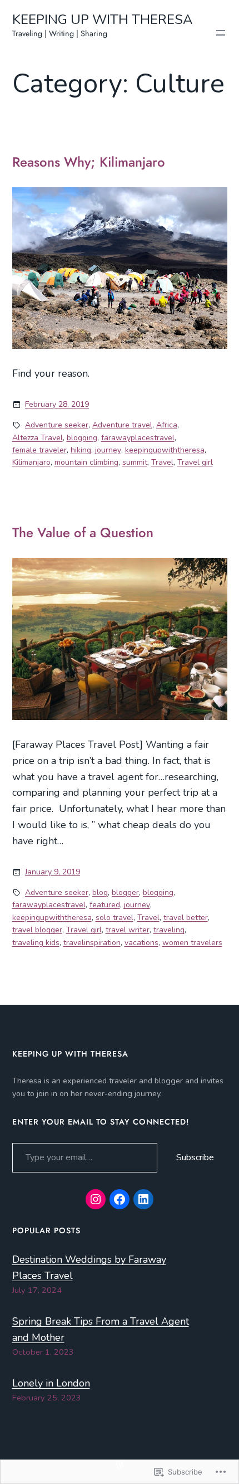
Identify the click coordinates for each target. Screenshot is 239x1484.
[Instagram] (96, 1199)
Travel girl (195, 462)
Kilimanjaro (31, 462)
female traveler (39, 450)
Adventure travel (122, 425)
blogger (125, 892)
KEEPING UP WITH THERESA (102, 19)
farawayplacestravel (138, 437)
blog (100, 892)
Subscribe (195, 1157)
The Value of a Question (82, 533)
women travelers (192, 942)
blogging (82, 437)
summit (134, 462)
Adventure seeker (56, 425)
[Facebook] (119, 1199)
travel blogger (37, 930)
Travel (162, 462)
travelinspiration (92, 942)
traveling (169, 930)
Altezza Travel (37, 437)
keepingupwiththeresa (165, 450)
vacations (141, 942)
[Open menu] (220, 33)
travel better (185, 917)
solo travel (114, 917)
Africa (166, 425)
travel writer (128, 930)
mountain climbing (86, 462)
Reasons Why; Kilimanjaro (88, 162)
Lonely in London (51, 1383)
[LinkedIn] (143, 1199)
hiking (81, 450)
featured (104, 904)
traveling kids (35, 942)
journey (108, 450)
